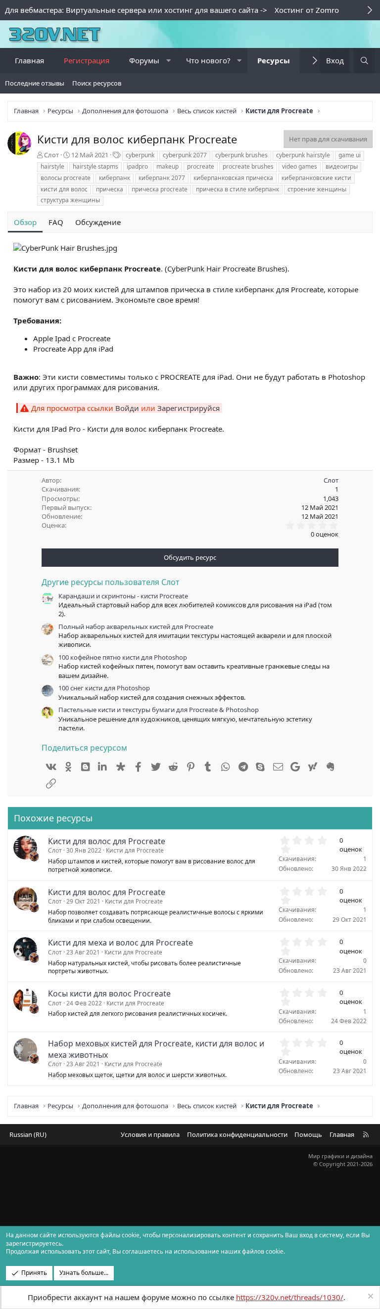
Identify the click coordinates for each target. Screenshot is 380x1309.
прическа (109, 189)
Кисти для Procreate (135, 850)
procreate (200, 166)
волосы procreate (66, 178)
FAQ (55, 222)
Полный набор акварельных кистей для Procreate (135, 626)
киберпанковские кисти (316, 178)
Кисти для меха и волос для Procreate (120, 942)
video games (299, 166)
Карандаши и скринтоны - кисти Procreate (123, 595)
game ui (349, 155)
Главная (29, 60)
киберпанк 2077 (162, 178)
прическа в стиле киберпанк (237, 189)
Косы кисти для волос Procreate (109, 993)
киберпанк (114, 178)
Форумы (144, 60)
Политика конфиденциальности (237, 1134)
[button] (168, 60)
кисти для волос (64, 189)
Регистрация (86, 60)
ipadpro (137, 166)
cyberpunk (140, 155)
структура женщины (70, 200)
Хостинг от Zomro (307, 10)
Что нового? (208, 60)
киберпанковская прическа (233, 178)
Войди (127, 408)
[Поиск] (364, 60)
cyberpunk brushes (241, 155)
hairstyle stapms (95, 166)
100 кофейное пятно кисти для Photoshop (122, 657)
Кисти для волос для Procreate (106, 841)
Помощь (308, 1134)
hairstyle (52, 166)
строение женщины (316, 189)
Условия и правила (150, 1134)
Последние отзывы (34, 83)
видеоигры (342, 166)
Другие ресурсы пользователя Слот (111, 582)
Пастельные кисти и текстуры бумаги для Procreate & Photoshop (158, 709)
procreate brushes (248, 166)
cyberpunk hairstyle (303, 155)
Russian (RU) (28, 1134)
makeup (167, 166)
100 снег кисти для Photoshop (104, 687)
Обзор (25, 222)
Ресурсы (273, 60)
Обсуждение (98, 222)
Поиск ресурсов (96, 83)
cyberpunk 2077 (185, 155)
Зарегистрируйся (188, 408)
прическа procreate (160, 189)
